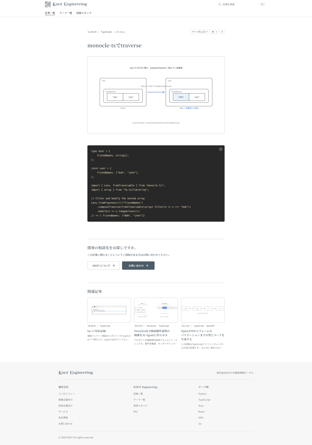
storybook (151, 325)
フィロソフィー (66, 393)
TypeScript (106, 31)
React (201, 411)
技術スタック (84, 13)
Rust (200, 405)
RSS (135, 411)
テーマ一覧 (65, 13)
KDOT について (101, 265)
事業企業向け (65, 399)
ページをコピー (200, 31)
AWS (200, 417)
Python (202, 393)
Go (200, 423)
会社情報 (63, 417)
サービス (63, 411)
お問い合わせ (136, 265)
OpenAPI (210, 325)
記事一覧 (50, 13)
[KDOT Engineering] (66, 4)
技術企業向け (65, 405)
